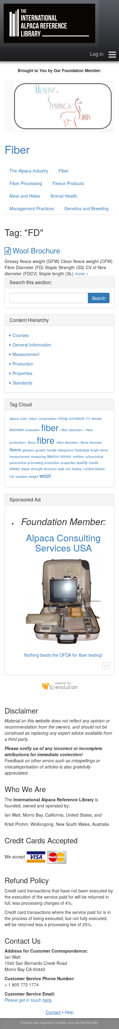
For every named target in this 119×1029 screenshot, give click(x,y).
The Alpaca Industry (28, 171)
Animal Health (63, 196)
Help (69, 1012)
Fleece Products (68, 183)
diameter (16, 429)
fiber (50, 427)
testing (76, 468)
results (93, 462)
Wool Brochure (36, 250)
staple (25, 468)
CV (88, 418)
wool (45, 475)
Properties (22, 373)
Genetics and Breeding (86, 208)
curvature (77, 418)
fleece (15, 449)
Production (23, 364)
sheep (14, 468)
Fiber (17, 149)
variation (21, 476)
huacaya (82, 449)
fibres (84, 442)
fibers (32, 442)
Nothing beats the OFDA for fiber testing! (63, 655)
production (52, 462)
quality (82, 462)
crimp (63, 418)
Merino (53, 456)
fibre (45, 439)
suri (68, 468)
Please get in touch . (29, 1000)
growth (40, 450)
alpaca (14, 418)
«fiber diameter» (72, 429)
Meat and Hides (24, 196)
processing (35, 462)
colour (32, 418)
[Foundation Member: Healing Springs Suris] (63, 106)
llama (104, 450)
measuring (38, 456)
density (97, 418)
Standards (22, 383)
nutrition (78, 456)
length (94, 450)
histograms (66, 450)
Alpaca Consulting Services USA (63, 542)
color (23, 418)
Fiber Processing (25, 183)
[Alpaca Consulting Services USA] (63, 601)
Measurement (26, 354)
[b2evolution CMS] (59, 686)
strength (37, 468)
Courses (21, 335)
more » (81, 273)
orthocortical (94, 456)
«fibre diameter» (67, 442)
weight (33, 476)
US (11, 476)
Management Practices (31, 208)
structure (50, 468)
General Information (32, 345)
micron (65, 456)
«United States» (94, 468)
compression (47, 418)
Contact (53, 1012)
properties (68, 462)
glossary (28, 450)
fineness (96, 442)
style (61, 468)
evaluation (32, 429)
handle (51, 450)
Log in (96, 53)
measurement (19, 456)
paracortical (17, 462)
